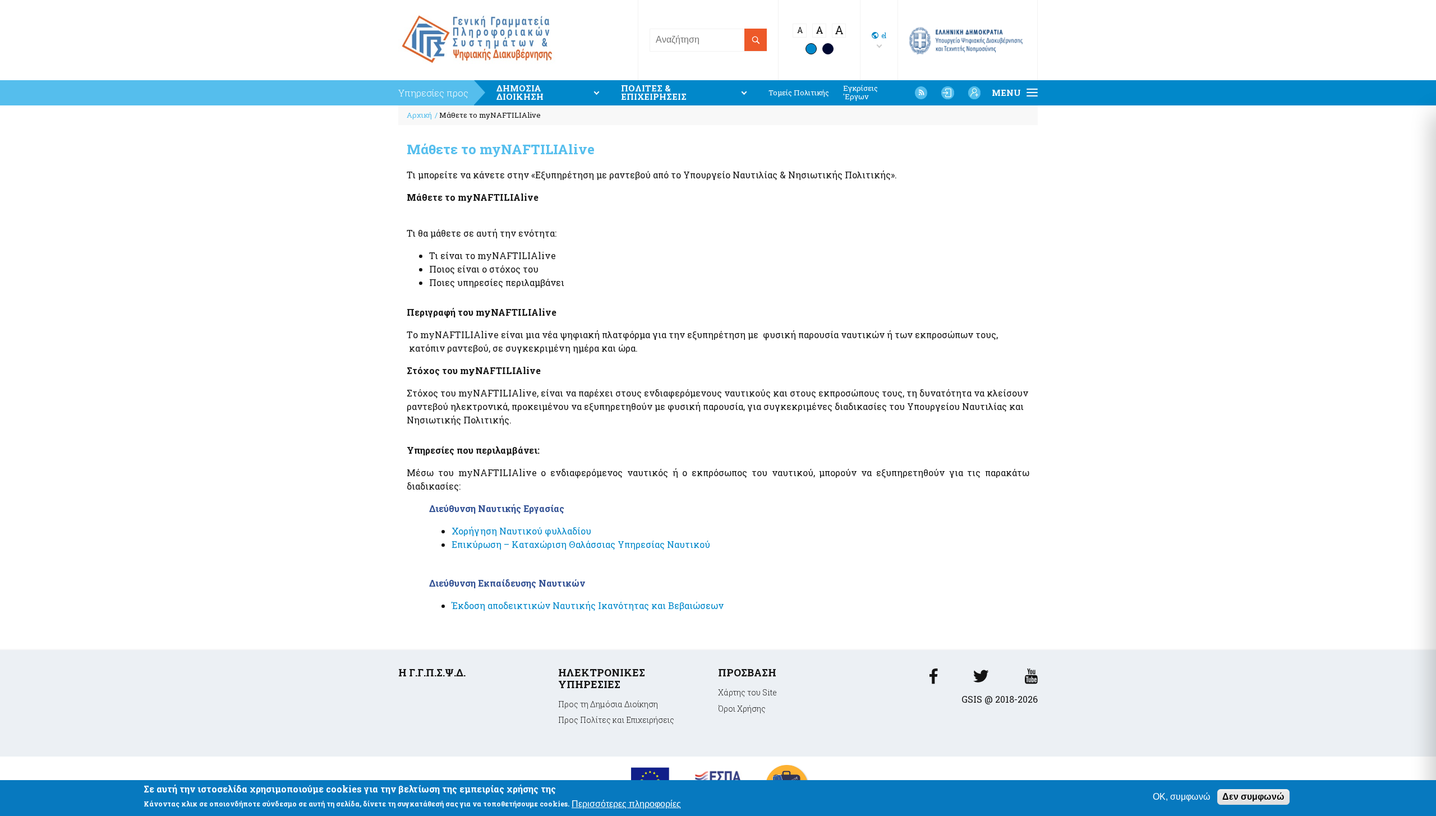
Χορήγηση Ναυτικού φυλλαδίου (521, 531)
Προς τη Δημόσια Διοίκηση (608, 704)
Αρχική (419, 115)
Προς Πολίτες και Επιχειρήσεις (616, 719)
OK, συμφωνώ (1182, 796)
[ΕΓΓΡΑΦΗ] (974, 92)
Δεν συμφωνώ (1253, 796)
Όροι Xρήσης (742, 708)
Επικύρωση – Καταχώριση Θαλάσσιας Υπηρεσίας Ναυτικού (581, 544)
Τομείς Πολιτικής (798, 93)
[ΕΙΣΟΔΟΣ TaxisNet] (947, 92)
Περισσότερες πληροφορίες (626, 804)
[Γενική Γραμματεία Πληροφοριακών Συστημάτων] (933, 679)
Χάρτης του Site (747, 692)
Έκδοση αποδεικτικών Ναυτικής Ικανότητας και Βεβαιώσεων (588, 605)
